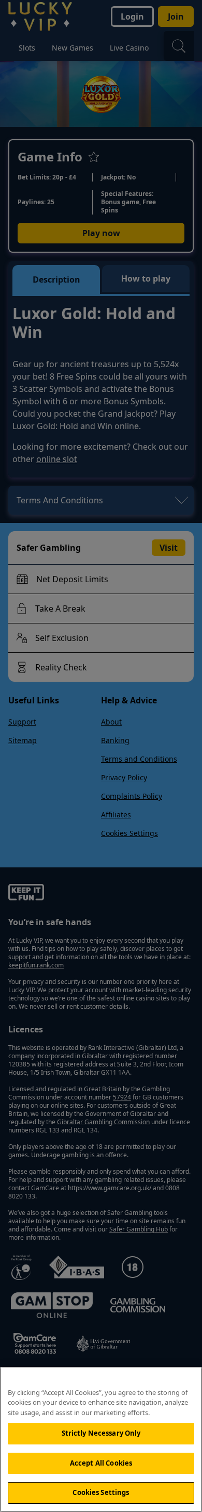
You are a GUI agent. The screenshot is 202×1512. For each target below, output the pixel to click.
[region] (101, 1439)
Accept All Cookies (101, 1463)
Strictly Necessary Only (101, 1433)
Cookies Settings (101, 1492)
